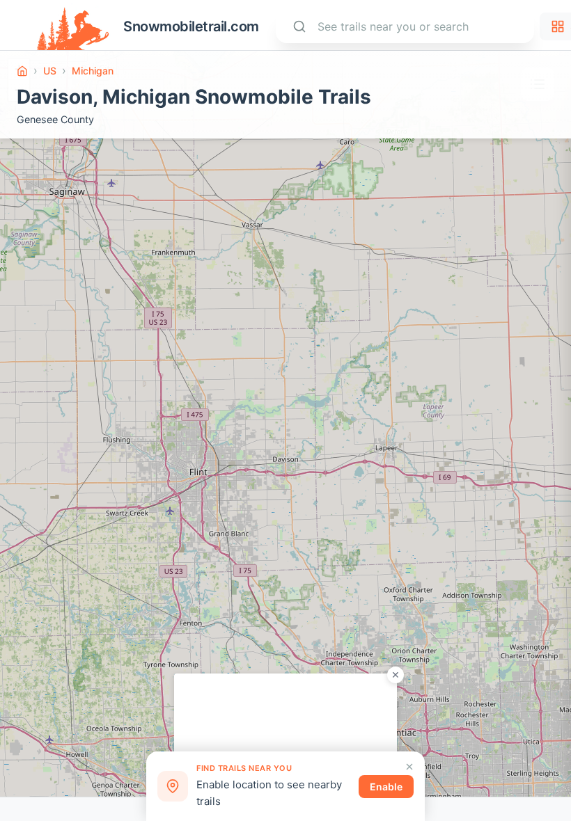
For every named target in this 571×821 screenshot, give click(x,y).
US (49, 71)
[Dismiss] (409, 766)
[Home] (22, 71)
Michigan (93, 71)
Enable (386, 786)
